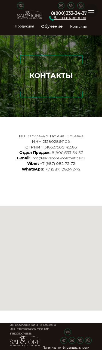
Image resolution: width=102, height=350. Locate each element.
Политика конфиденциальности (66, 347)
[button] (51, 18)
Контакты (78, 26)
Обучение (52, 26)
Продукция (24, 26)
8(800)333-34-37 (69, 13)
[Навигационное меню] (91, 11)
